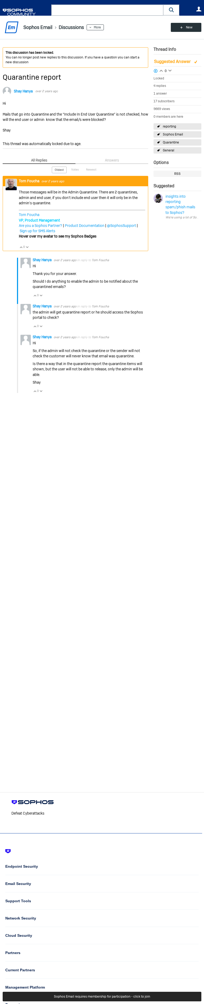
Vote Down (27, 247)
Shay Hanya (23, 91)
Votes (75, 169)
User (198, 9)
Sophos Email (173, 134)
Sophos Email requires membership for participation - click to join (102, 996)
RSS (177, 174)
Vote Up (21, 247)
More (97, 27)
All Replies (39, 160)
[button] (171, 10)
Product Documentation (84, 225)
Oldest (59, 170)
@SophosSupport (121, 225)
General (168, 150)
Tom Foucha (29, 181)
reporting (169, 126)
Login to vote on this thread (161, 70)
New (189, 27)
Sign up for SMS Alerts (37, 230)
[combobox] (107, 10)
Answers (112, 160)
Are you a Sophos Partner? (40, 225)
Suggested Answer (173, 61)
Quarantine (171, 142)
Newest (91, 169)
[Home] (26, 12)
